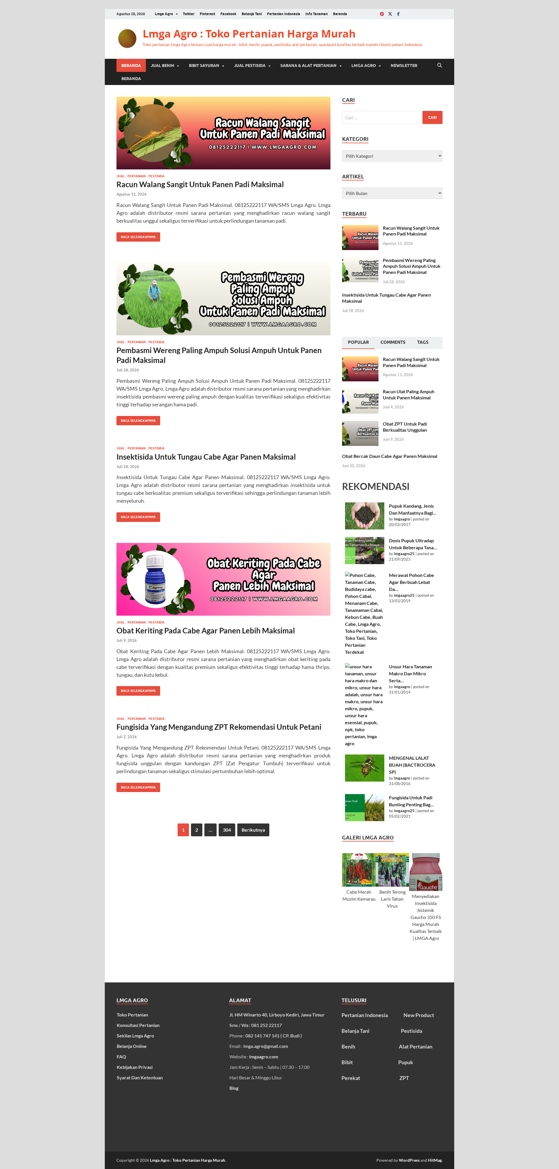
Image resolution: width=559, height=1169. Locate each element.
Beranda (340, 14)
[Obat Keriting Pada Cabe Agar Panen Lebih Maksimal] (223, 579)
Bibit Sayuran (204, 65)
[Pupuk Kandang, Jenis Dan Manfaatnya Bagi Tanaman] (364, 515)
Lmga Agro (164, 14)
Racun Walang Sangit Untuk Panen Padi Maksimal (200, 184)
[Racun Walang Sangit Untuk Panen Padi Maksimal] (223, 133)
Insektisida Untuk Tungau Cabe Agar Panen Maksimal (206, 456)
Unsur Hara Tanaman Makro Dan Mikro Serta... (410, 673)
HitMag (435, 1160)
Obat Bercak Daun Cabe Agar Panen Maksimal (389, 456)
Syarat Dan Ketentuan (140, 1077)
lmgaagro (402, 519)
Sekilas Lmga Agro (135, 1035)
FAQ (121, 1056)
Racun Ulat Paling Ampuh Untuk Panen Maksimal (408, 394)
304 (227, 830)
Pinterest (207, 14)
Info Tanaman (316, 14)
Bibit (347, 1062)
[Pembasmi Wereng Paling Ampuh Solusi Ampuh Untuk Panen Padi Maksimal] (223, 299)
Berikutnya (253, 830)
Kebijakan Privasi (135, 1067)
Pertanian (137, 176)
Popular (358, 342)
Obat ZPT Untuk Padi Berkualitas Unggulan (405, 427)
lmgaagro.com (263, 1056)
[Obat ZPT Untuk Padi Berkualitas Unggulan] (360, 424)
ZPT (404, 1078)
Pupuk (405, 1062)
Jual (120, 176)
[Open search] (439, 65)
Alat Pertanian (415, 1046)
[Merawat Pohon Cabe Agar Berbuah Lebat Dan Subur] (364, 614)
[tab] (358, 343)
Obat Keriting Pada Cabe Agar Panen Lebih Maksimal (205, 630)
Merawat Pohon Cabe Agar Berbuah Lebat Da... (411, 582)
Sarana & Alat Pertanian (308, 65)
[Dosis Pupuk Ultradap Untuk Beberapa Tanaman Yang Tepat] (364, 550)
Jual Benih (162, 65)
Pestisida (156, 176)
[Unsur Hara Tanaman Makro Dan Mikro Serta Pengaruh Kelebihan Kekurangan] (364, 705)
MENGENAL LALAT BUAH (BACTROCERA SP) (412, 765)
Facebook (228, 14)
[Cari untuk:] (392, 117)
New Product (419, 1015)
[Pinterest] (381, 14)
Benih (348, 1046)
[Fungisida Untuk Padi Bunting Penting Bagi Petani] (364, 807)
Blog (233, 1088)
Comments (393, 342)
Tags (423, 342)
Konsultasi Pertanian (138, 1025)
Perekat (351, 1078)
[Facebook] (398, 14)
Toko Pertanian (132, 1014)
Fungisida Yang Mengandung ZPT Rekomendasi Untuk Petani (218, 726)
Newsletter (404, 65)
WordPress (409, 1160)
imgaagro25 (404, 553)
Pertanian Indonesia (283, 14)
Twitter (188, 14)
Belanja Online (132, 1046)
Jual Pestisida (250, 65)
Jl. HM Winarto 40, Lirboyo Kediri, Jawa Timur (277, 1014)
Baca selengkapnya (136, 235)
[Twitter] (390, 14)
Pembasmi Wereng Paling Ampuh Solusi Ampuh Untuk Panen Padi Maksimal (412, 266)
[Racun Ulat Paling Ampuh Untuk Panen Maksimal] (360, 392)
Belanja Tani (252, 14)
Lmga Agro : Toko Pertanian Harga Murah (249, 33)
